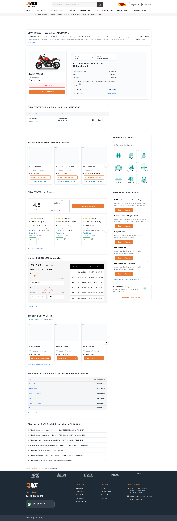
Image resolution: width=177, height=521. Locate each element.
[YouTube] (41, 496)
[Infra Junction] (115, 474)
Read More (33, 233)
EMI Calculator (111, 93)
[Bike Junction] (31, 4)
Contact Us (104, 495)
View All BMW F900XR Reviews (39, 249)
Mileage (52, 14)
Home (27, 468)
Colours (66, 14)
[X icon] (38, 496)
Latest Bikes (80, 491)
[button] (100, 4)
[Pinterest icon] (31, 496)
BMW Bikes (34, 468)
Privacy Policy (106, 491)
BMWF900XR (36, 74)
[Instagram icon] (34, 496)
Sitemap (104, 498)
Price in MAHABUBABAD (41, 177)
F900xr (41, 468)
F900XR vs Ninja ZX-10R (67, 182)
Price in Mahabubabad (40, 358)
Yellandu (32, 384)
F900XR (28, 14)
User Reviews (75, 14)
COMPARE (72, 10)
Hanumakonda (34, 408)
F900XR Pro (33, 118)
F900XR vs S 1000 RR (94, 182)
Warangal (33, 398)
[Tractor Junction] (35, 475)
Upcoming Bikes (47, 319)
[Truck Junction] (61, 475)
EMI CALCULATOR (139, 10)
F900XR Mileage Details (131, 297)
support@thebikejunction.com (141, 496)
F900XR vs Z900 (40, 182)
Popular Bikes (33, 319)
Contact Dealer (124, 210)
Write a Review (88, 206)
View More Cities (34, 413)
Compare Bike (80, 498)
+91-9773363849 (136, 500)
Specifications (42, 14)
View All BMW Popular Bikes (38, 364)
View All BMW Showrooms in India (125, 279)
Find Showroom (81, 501)
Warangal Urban (35, 403)
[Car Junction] (141, 475)
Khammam (33, 389)
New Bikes (79, 488)
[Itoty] (88, 475)
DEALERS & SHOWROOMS (104, 10)
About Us (104, 488)
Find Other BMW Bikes (47, 92)
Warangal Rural (35, 393)
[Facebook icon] (27, 496)
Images (59, 14)
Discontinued (47, 85)
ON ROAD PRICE (85, 10)
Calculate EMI (32, 307)
